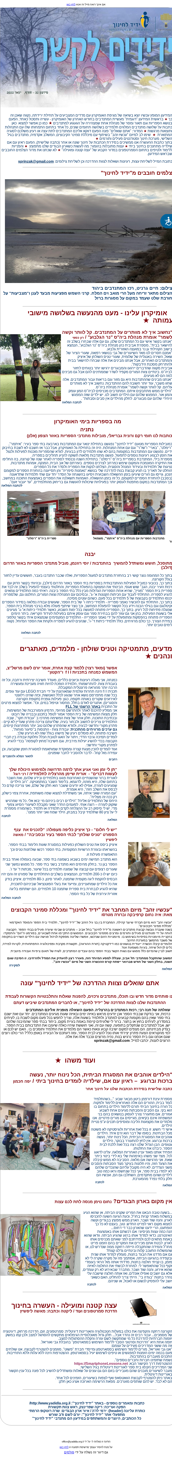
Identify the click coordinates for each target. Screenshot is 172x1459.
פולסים (69, 1452)
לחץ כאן (71, 4)
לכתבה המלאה (11, 898)
